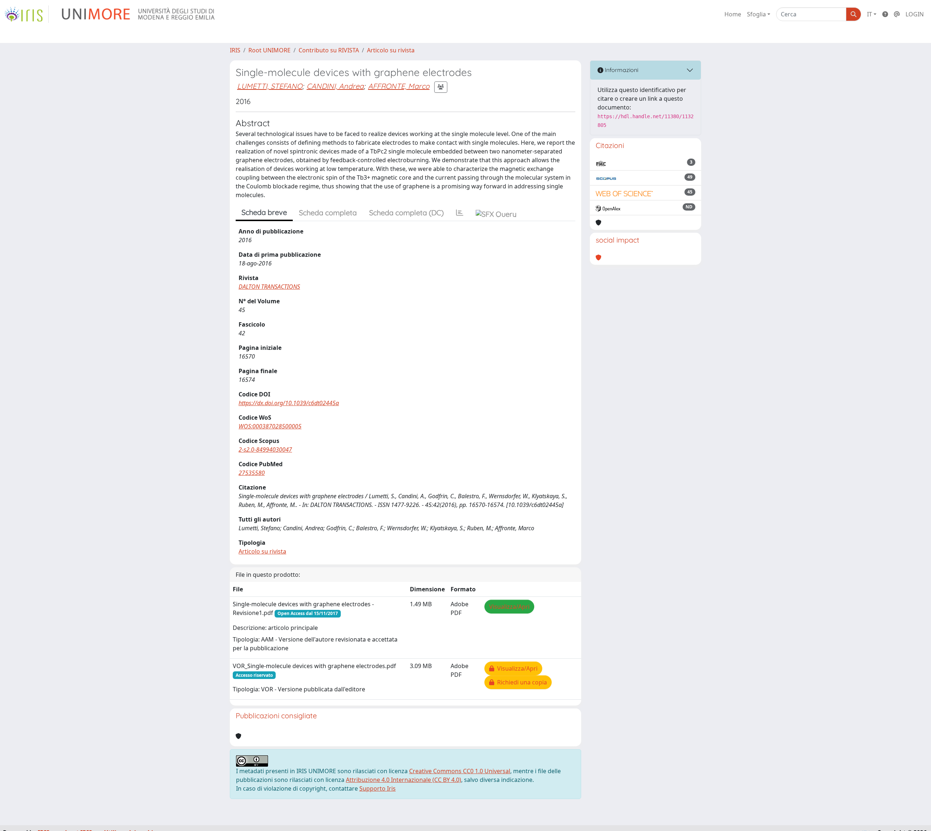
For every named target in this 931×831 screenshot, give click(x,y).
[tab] (460, 212)
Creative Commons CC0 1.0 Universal (459, 771)
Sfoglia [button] (756, 14)
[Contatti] (897, 14)
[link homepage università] (139, 14)
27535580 (252, 473)
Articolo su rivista (391, 50)
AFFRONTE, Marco (398, 86)
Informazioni (620, 69)
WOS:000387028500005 (270, 426)
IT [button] (869, 14)
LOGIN (915, 14)
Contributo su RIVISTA (329, 50)
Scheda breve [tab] (264, 212)
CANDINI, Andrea (335, 86)
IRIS (235, 50)
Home (732, 14)
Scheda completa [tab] (328, 212)
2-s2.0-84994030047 (265, 450)
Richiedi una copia (520, 682)
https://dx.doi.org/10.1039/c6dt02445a (289, 403)
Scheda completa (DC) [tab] (406, 212)
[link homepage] (26, 14)
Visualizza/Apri (509, 607)
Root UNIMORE (269, 50)
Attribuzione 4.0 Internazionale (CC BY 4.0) (403, 780)
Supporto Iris (377, 788)
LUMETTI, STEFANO (269, 86)
